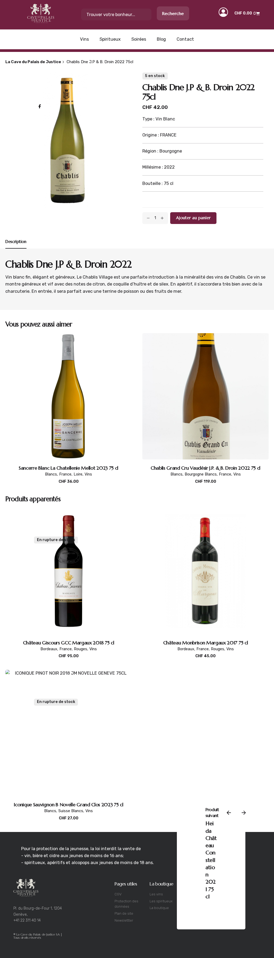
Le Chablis (87, 277)
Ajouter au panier (69, 487)
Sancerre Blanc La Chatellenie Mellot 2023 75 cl (68, 468)
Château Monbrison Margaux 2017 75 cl (205, 643)
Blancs (51, 474)
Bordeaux (48, 649)
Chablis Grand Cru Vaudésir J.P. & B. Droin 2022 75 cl (205, 468)
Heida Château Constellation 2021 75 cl (211, 860)
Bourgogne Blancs (201, 474)
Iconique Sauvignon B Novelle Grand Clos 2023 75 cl (68, 804)
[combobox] (116, 14)
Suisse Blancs (70, 811)
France (65, 474)
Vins (88, 474)
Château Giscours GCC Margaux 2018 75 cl (68, 643)
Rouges (80, 649)
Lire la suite (68, 661)
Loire (78, 474)
